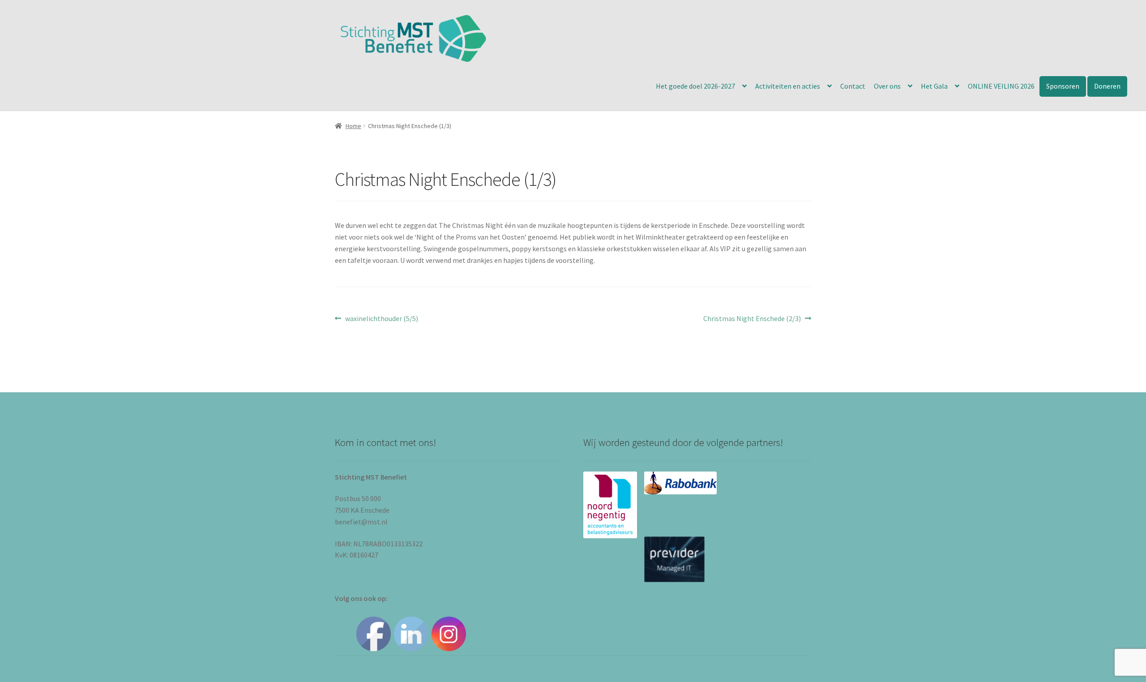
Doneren (1107, 85)
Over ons (887, 85)
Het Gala (934, 85)
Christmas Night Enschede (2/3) (752, 319)
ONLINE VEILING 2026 (1001, 85)
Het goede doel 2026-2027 (695, 85)
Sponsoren (1062, 85)
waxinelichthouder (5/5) (381, 319)
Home (353, 126)
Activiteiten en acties (787, 85)
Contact (852, 85)
